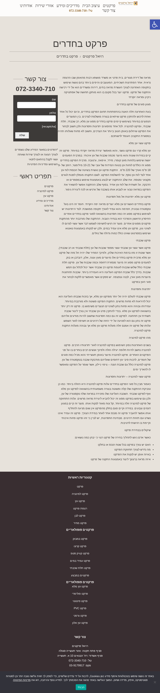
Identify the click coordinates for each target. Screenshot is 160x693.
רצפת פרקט (80, 508)
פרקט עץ (48, 195)
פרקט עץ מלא (80, 586)
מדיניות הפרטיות (22, 680)
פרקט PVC (80, 608)
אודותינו (26, 5)
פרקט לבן (80, 515)
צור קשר (108, 10)
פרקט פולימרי (80, 593)
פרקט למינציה (45, 191)
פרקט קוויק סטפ (80, 553)
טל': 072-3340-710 (80, 10)
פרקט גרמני (80, 615)
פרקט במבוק (80, 538)
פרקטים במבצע (80, 575)
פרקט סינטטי (80, 601)
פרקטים (109, 5)
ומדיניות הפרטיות (37, 164)
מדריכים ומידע (68, 5)
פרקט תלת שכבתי (80, 567)
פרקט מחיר (80, 523)
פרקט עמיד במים (80, 560)
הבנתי (81, 687)
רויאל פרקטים (93, 56)
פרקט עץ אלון (80, 622)
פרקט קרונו (80, 546)
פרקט (80, 486)
